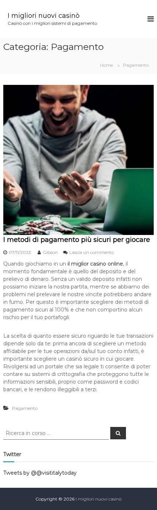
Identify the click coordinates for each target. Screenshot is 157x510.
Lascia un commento (91, 252)
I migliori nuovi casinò (44, 16)
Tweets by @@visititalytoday (40, 473)
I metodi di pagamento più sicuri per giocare (76, 240)
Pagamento (25, 408)
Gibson (50, 252)
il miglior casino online (95, 263)
